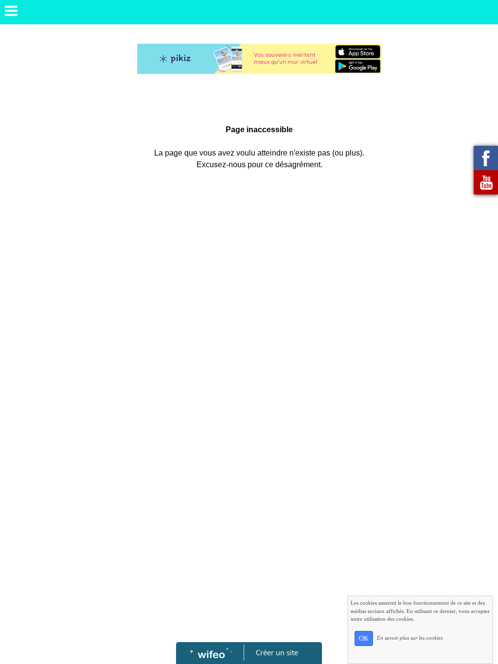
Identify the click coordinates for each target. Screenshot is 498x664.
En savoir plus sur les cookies (410, 638)
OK (364, 638)
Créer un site (277, 652)
